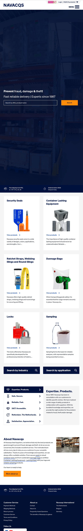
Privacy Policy (8, 520)
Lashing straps (31, 460)
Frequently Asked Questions (39, 511)
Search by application (58, 370)
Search (69, 102)
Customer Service (9, 514)
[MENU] (77, 7)
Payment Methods (9, 506)
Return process (8, 511)
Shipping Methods (9, 508)
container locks (9, 457)
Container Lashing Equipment (14, 460)
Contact (32, 506)
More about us (12, 473)
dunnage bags (35, 457)
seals (38, 455)
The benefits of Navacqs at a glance (41, 514)
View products (12, 235)
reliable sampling (10, 462)
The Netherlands (61, 506)
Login (60, 2)
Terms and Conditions (10, 517)
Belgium (58, 508)
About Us (33, 508)
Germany (59, 511)
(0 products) (69, 2)
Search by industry (17, 370)
